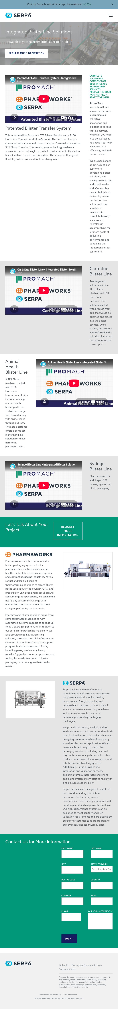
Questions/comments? (100, 911)
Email (94, 895)
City (63, 864)
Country (95, 880)
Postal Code (68, 880)
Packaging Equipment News (87, 965)
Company (66, 895)
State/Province (99, 864)
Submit (69, 938)
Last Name (96, 848)
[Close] (112, 4)
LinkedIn (63, 965)
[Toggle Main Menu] (111, 15)
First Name (67, 848)
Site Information (70, 994)
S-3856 (87, 4)
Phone (64, 911)
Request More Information (26, 53)
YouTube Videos (67, 969)
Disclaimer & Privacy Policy (50, 994)
